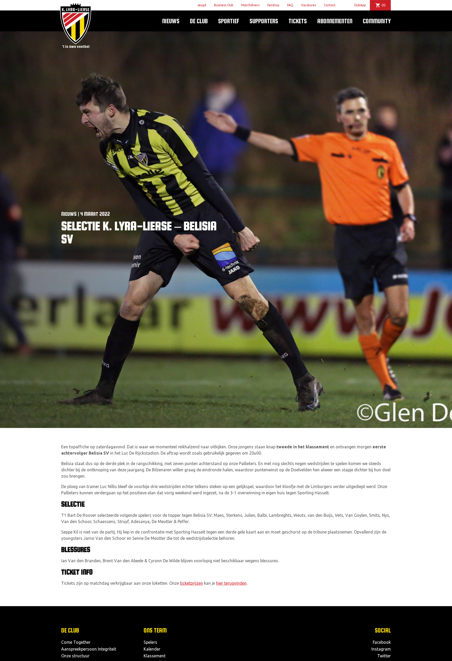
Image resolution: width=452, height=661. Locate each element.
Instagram (381, 649)
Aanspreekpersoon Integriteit (88, 649)
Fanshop (273, 5)
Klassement (155, 655)
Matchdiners (250, 5)
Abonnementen (334, 21)
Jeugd (201, 5)
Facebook (382, 642)
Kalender (152, 649)
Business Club (223, 5)
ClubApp (360, 5)
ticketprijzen (191, 583)
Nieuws (170, 21)
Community (377, 21)
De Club (199, 21)
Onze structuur (75, 655)
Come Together (76, 642)
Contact (330, 5)
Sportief (228, 21)
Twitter (384, 655)
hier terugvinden (231, 583)
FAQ (290, 5)
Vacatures (308, 5)
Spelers (150, 642)
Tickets (298, 21)
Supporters (264, 21)
